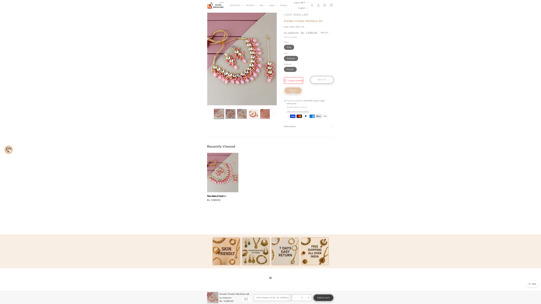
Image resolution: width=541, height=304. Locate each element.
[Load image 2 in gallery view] (230, 114)
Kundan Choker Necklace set (217, 196)
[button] (236, 5)
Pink (289, 47)
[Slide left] (210, 114)
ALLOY (290, 69)
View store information (298, 111)
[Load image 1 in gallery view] (219, 114)
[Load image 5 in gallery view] (265, 114)
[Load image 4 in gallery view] (253, 114)
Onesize (291, 58)
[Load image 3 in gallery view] (242, 114)
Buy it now (293, 91)
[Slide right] (274, 114)
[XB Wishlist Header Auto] (325, 5)
